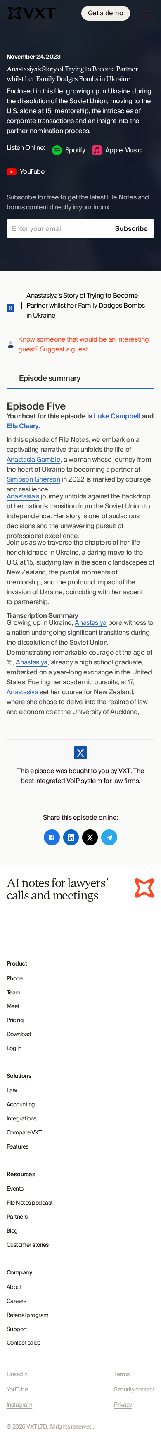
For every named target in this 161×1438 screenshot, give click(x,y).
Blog (12, 1231)
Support (17, 1329)
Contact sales (23, 1343)
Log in (14, 1049)
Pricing (15, 1020)
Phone (15, 979)
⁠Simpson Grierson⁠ (33, 479)
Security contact (134, 1390)
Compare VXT (24, 1133)
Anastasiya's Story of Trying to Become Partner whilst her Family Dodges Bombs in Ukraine (85, 305)
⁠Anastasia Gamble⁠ (34, 459)
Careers (16, 1301)
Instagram (20, 1405)
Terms (122, 1374)
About (14, 1287)
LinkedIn (17, 1374)
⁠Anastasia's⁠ (23, 496)
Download (19, 1034)
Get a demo (105, 13)
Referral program (28, 1315)
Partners (17, 1217)
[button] (145, 13)
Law (12, 1091)
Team (14, 993)
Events (15, 1189)
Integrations (21, 1119)
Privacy (123, 1405)
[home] (33, 13)
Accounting (21, 1105)
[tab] (81, 379)
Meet (13, 1006)
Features (17, 1147)
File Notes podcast (30, 1203)
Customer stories (28, 1245)
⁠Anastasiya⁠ (91, 623)
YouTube (17, 1390)
